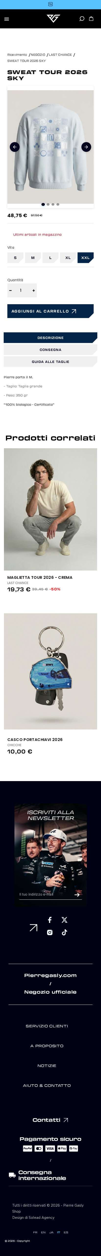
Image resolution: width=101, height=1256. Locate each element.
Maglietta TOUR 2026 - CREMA (39, 577)
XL (68, 257)
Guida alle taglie (50, 361)
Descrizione (51, 338)
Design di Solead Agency (33, 1218)
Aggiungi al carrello (40, 311)
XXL (85, 257)
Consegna (51, 350)
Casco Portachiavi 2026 (35, 739)
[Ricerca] (81, 20)
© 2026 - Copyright (17, 1241)
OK (77, 895)
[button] (95, 504)
